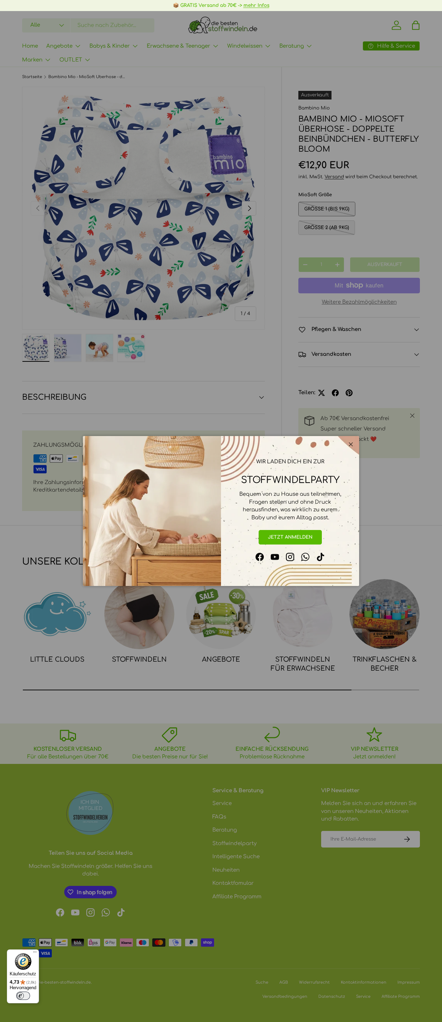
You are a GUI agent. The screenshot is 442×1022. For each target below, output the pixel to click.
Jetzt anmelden (290, 537)
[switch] (23, 996)
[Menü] (35, 953)
